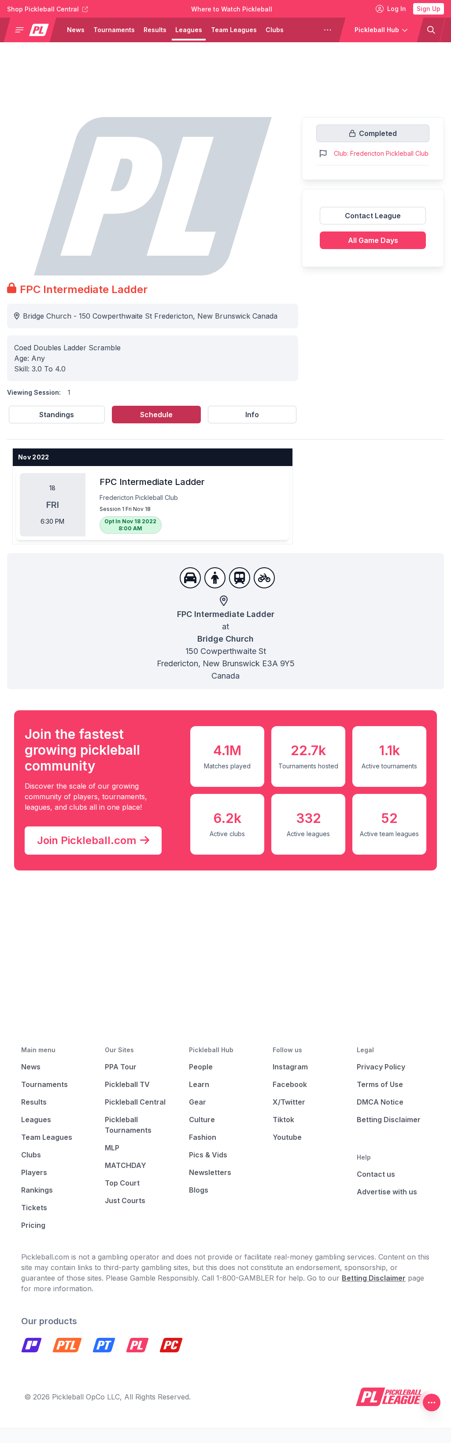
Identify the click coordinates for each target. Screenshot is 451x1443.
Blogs (198, 1190)
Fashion (202, 1137)
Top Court (122, 1183)
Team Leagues (234, 29)
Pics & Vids (208, 1154)
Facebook (290, 1084)
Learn (199, 1084)
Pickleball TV (127, 1084)
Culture (202, 1119)
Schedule (156, 414)
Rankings (37, 1190)
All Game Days (373, 240)
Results (155, 29)
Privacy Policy (381, 1066)
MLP (112, 1147)
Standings (56, 414)
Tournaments (114, 29)
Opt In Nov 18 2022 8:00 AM (130, 525)
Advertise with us (387, 1191)
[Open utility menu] (431, 1402)
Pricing (33, 1225)
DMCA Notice (380, 1102)
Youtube (287, 1137)
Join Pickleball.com (87, 840)
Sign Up (428, 8)
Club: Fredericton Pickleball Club (381, 153)
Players (304, 29)
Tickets (34, 1207)
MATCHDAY (125, 1165)
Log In (396, 8)
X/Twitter (289, 1102)
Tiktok (283, 1119)
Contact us (376, 1174)
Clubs (275, 29)
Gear (197, 1102)
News (76, 29)
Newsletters (210, 1172)
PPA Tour (121, 1066)
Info (252, 414)
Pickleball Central (135, 1102)
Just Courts (125, 1200)
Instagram (290, 1066)
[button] (33, 30)
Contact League (373, 215)
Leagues (188, 29)
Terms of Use (380, 1084)
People (201, 1066)
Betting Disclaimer (389, 1119)
